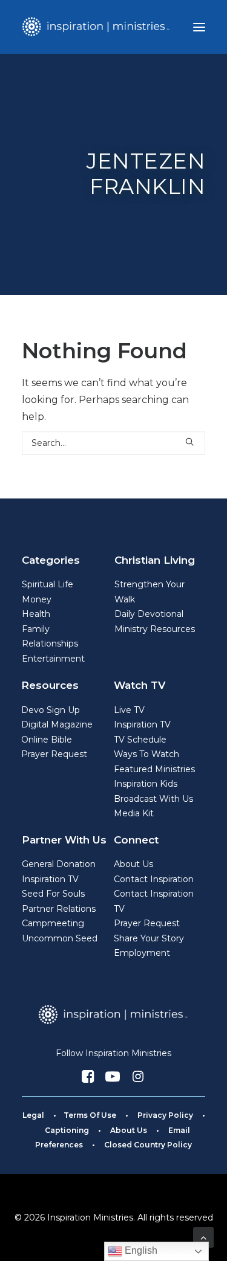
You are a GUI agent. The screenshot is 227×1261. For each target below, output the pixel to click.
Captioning (67, 1130)
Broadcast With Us (153, 798)
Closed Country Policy (148, 1144)
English (139, 1250)
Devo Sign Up (50, 710)
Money (36, 599)
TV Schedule (140, 739)
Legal (33, 1115)
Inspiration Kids (145, 783)
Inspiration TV (142, 724)
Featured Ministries (154, 769)
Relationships (50, 643)
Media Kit (134, 813)
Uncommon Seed (59, 938)
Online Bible (46, 739)
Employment (142, 952)
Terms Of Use (90, 1115)
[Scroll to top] (203, 1236)
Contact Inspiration (154, 879)
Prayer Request (54, 754)
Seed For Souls (53, 893)
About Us (133, 864)
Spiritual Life (47, 584)
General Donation (59, 864)
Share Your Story (149, 938)
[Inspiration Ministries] (96, 26)
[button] (199, 27)
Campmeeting (53, 923)
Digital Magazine (57, 724)
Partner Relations (59, 908)
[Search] (113, 443)
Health (36, 613)
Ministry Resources (154, 629)
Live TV (129, 710)
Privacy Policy (165, 1115)
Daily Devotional (148, 613)
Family (36, 629)
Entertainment (53, 658)
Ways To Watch (146, 754)
